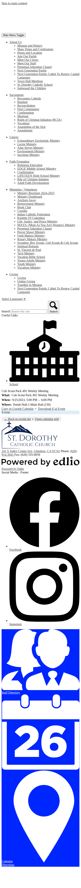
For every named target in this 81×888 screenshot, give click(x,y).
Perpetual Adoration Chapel (34, 67)
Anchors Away (26, 200)
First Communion (28, 109)
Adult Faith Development (33, 182)
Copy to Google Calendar (18, 408)
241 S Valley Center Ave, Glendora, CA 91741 (31, 451)
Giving (21, 278)
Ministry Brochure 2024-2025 (35, 193)
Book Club (24, 207)
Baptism (22, 102)
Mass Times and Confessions (35, 49)
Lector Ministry (27, 144)
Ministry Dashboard (29, 196)
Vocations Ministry (29, 267)
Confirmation (25, 112)
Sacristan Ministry (28, 155)
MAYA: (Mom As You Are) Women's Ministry (46, 225)
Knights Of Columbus (31, 218)
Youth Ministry (26, 264)
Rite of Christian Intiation (33, 179)
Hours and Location (29, 52)
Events (6, 412)
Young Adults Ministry (31, 260)
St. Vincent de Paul (29, 250)
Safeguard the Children (31, 88)
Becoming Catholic (29, 98)
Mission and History (29, 45)
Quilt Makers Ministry (31, 235)
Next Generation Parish (31, 70)
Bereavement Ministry (31, 203)
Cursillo (22, 210)
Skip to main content (14, 3)
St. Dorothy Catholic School (34, 84)
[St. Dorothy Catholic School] (30, 31)
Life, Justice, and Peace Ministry (37, 221)
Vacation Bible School (31, 257)
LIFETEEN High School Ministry (38, 175)
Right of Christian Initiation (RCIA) (39, 119)
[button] (15, 42)
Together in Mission (29, 285)
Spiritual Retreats (28, 246)
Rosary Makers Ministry (32, 239)
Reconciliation (26, 105)
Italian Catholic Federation (33, 214)
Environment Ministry (31, 151)
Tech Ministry (26, 253)
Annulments (24, 130)
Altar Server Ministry (30, 147)
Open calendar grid (47, 419)
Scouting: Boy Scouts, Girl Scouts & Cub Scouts (47, 242)
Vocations (23, 123)
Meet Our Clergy (28, 59)
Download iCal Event (51, 408)
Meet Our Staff (26, 63)
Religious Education (29, 165)
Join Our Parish (27, 56)
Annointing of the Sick (31, 127)
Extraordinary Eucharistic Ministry (38, 140)
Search (6, 311)
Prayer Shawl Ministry (31, 232)
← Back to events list (17, 419)
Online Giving (26, 281)
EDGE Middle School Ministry (36, 168)
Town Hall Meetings (30, 81)
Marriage (23, 116)
